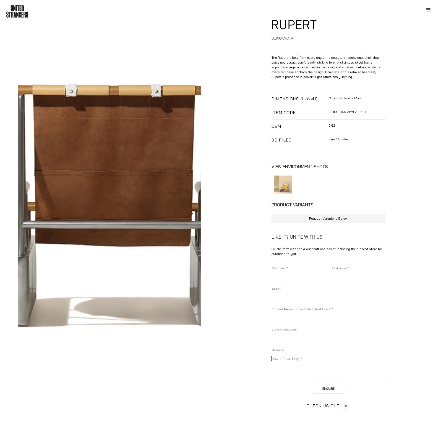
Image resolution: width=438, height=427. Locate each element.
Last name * (340, 268)
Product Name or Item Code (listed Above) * (302, 309)
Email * (276, 288)
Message (277, 350)
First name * (279, 268)
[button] (27, 213)
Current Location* (284, 329)
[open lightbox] (283, 185)
